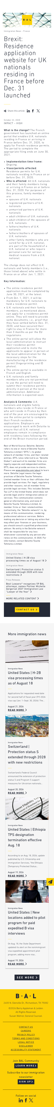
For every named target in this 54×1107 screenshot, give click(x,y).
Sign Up (25, 1082)
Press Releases (13, 580)
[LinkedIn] (21, 1100)
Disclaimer (26, 1046)
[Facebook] (26, 1100)
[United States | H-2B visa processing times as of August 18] (27, 651)
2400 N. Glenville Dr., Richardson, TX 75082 (26, 1003)
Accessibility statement (26, 1050)
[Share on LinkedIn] (28, 110)
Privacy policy (26, 1035)
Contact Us (26, 610)
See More (26, 977)
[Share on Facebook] (33, 110)
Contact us (26, 1027)
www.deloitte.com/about (28, 470)
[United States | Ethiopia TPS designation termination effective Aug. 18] (27, 808)
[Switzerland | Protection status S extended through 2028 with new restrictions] (27, 725)
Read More (16, 710)
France (26, 31)
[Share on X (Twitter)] (38, 110)
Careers (26, 1031)
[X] (31, 1100)
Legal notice (26, 1042)
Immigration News (12, 31)
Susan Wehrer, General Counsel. (25, 1016)
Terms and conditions (26, 1039)
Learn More (25, 1066)
